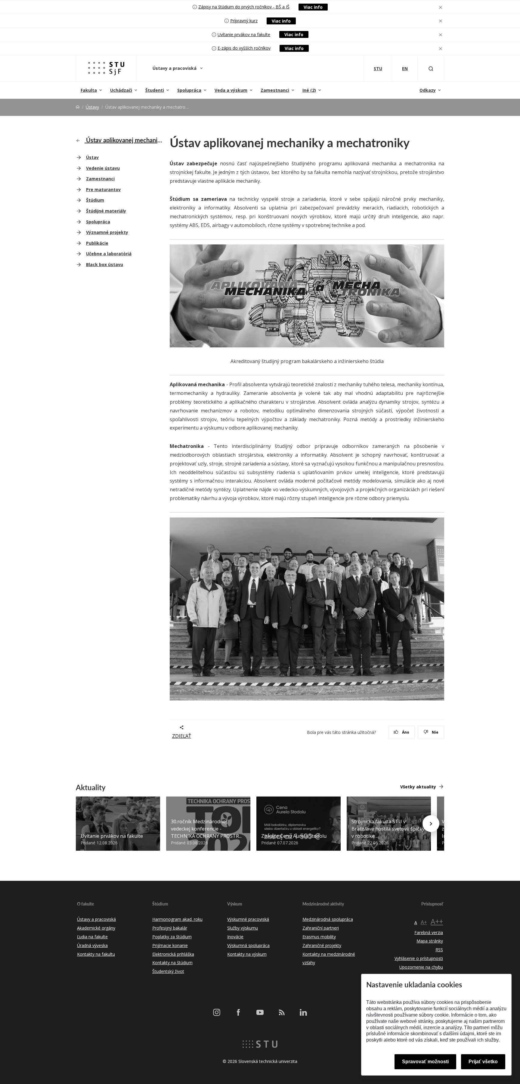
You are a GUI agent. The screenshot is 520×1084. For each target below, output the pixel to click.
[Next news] (430, 823)
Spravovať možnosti (425, 1061)
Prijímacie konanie (170, 945)
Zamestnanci (275, 90)
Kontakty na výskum (247, 954)
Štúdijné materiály (106, 211)
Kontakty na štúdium (172, 962)
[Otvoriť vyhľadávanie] (431, 68)
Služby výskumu (242, 928)
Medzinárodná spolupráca (327, 919)
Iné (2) (309, 90)
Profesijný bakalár (169, 928)
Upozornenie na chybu (421, 967)
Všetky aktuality (418, 787)
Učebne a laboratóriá (109, 253)
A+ (424, 922)
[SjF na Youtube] (260, 1012)
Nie (434, 732)
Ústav (92, 157)
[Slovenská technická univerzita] (260, 1043)
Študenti (154, 90)
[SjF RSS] (281, 1012)
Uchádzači (121, 90)
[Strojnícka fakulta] (106, 68)
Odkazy (427, 90)
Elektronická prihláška (173, 954)
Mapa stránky (429, 941)
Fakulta (89, 90)
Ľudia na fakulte (92, 937)
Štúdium (95, 200)
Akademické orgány (96, 928)
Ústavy (92, 107)
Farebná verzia (428, 932)
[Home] (77, 107)
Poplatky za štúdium (172, 937)
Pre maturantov (103, 189)
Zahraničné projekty (321, 945)
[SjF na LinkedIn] (303, 1012)
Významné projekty (107, 232)
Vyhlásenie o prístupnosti (419, 958)
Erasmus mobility (319, 937)
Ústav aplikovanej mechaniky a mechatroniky (123, 140)
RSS (439, 949)
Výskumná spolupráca (248, 945)
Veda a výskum (231, 90)
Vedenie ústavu (103, 168)
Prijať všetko (483, 1061)
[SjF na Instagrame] (216, 1012)
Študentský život (168, 971)
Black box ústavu (104, 264)
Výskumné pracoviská (248, 919)
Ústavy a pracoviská (175, 68)
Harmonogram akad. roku (177, 919)
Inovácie (235, 937)
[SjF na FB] (238, 1012)
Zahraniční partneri (320, 928)
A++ (437, 921)
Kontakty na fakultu (96, 954)
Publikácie (97, 243)
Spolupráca (189, 90)
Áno (405, 732)
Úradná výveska (92, 945)
